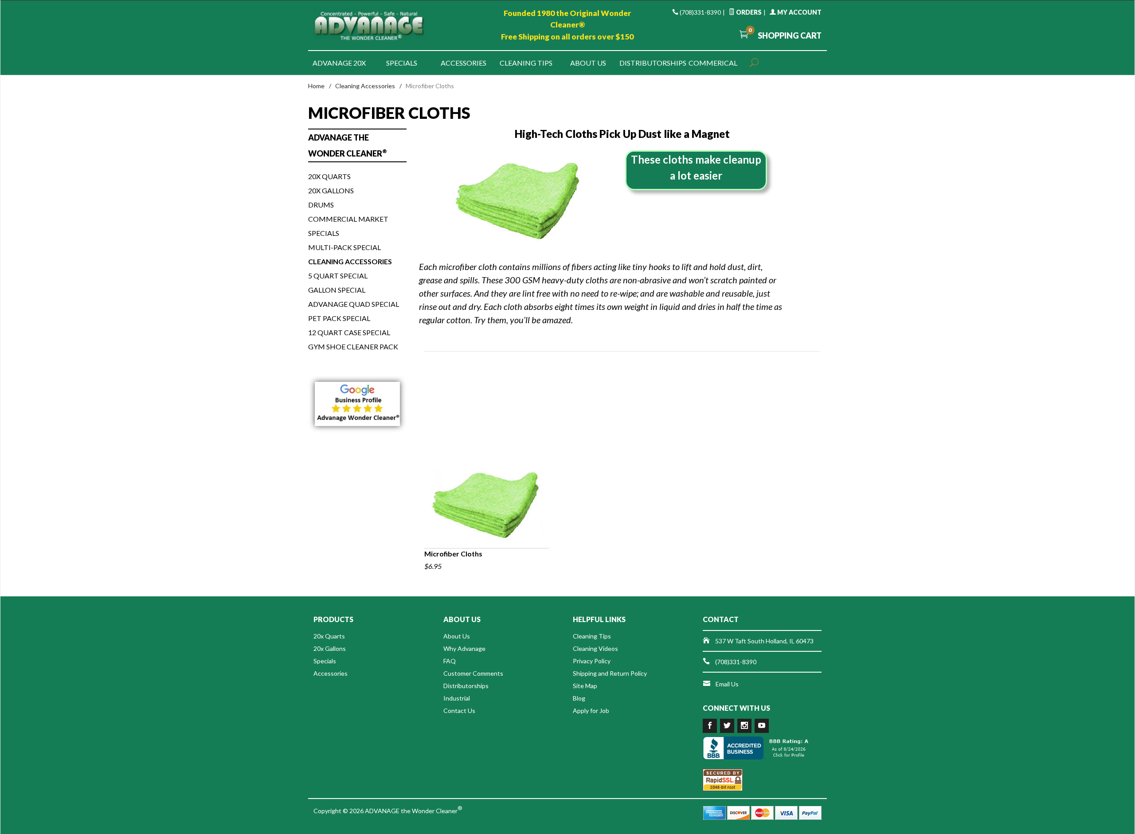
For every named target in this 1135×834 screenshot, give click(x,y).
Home (316, 86)
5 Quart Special (338, 275)
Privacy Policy (592, 661)
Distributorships (650, 63)
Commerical (713, 63)
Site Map (585, 685)
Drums (321, 204)
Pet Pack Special (339, 318)
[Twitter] (727, 726)
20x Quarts (329, 176)
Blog (579, 698)
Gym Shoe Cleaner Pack (353, 346)
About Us (588, 63)
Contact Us (459, 710)
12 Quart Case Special (349, 332)
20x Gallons (331, 190)
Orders (748, 12)
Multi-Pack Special (344, 247)
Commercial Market (348, 219)
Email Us (727, 684)
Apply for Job (591, 710)
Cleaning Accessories (365, 86)
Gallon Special (336, 290)
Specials (401, 63)
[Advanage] (394, 25)
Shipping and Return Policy (610, 673)
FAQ (449, 661)
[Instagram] (744, 726)
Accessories (463, 63)
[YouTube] (762, 726)
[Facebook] (710, 726)
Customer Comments (473, 673)
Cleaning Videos (595, 648)
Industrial (456, 698)
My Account (799, 12)
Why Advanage (464, 648)
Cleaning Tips (526, 63)
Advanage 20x (339, 63)
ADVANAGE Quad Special (353, 304)
